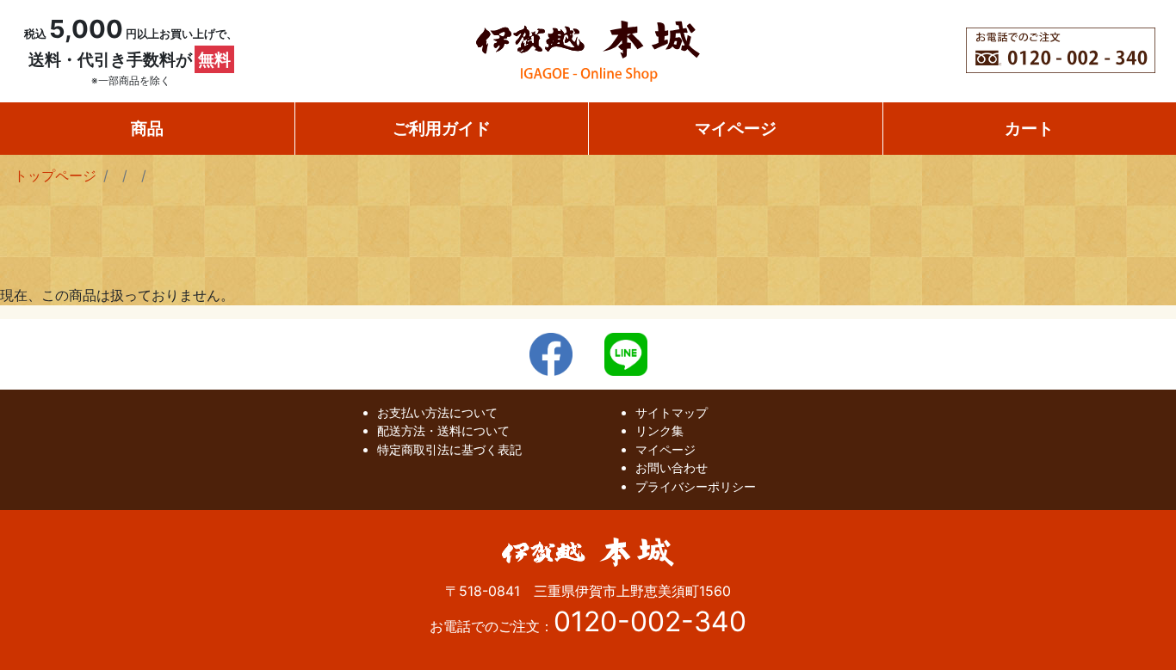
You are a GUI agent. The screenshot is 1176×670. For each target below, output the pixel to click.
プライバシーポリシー (695, 486)
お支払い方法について (437, 412)
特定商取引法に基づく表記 (449, 449)
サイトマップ (671, 412)
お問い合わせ (671, 467)
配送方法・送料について (443, 430)
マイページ (736, 128)
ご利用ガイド (442, 128)
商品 (147, 128)
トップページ (55, 175)
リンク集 (659, 430)
